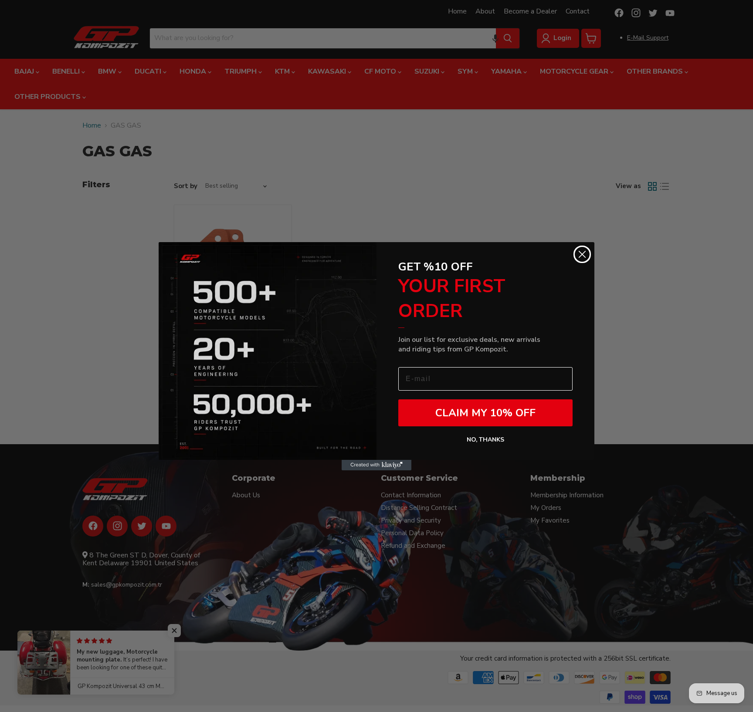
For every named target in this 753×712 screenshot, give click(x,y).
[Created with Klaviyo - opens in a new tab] (376, 465)
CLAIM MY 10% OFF (485, 413)
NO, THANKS (485, 439)
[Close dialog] (582, 254)
